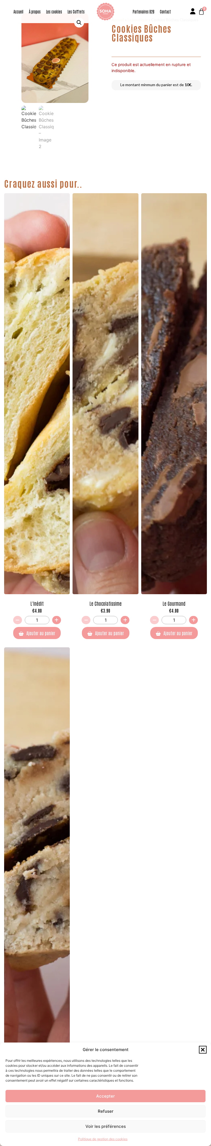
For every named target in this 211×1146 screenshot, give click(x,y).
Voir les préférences (105, 1126)
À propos (35, 11)
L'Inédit (37, 603)
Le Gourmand (174, 603)
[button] (203, 1049)
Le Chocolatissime (106, 603)
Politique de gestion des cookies (102, 1139)
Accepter (105, 1096)
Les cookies (54, 11)
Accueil (18, 11)
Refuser (105, 1111)
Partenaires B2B (143, 11)
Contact (165, 11)
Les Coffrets (76, 11)
